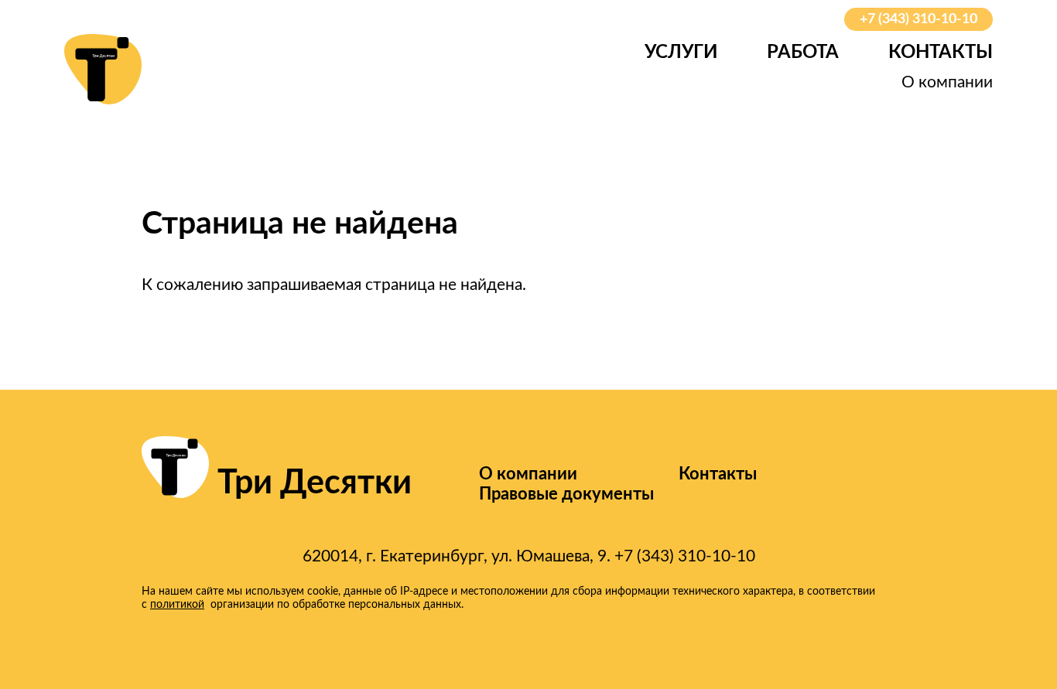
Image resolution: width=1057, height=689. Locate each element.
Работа (803, 52)
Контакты (940, 52)
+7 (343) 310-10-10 (918, 19)
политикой (177, 604)
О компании (947, 82)
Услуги (681, 52)
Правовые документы (566, 494)
